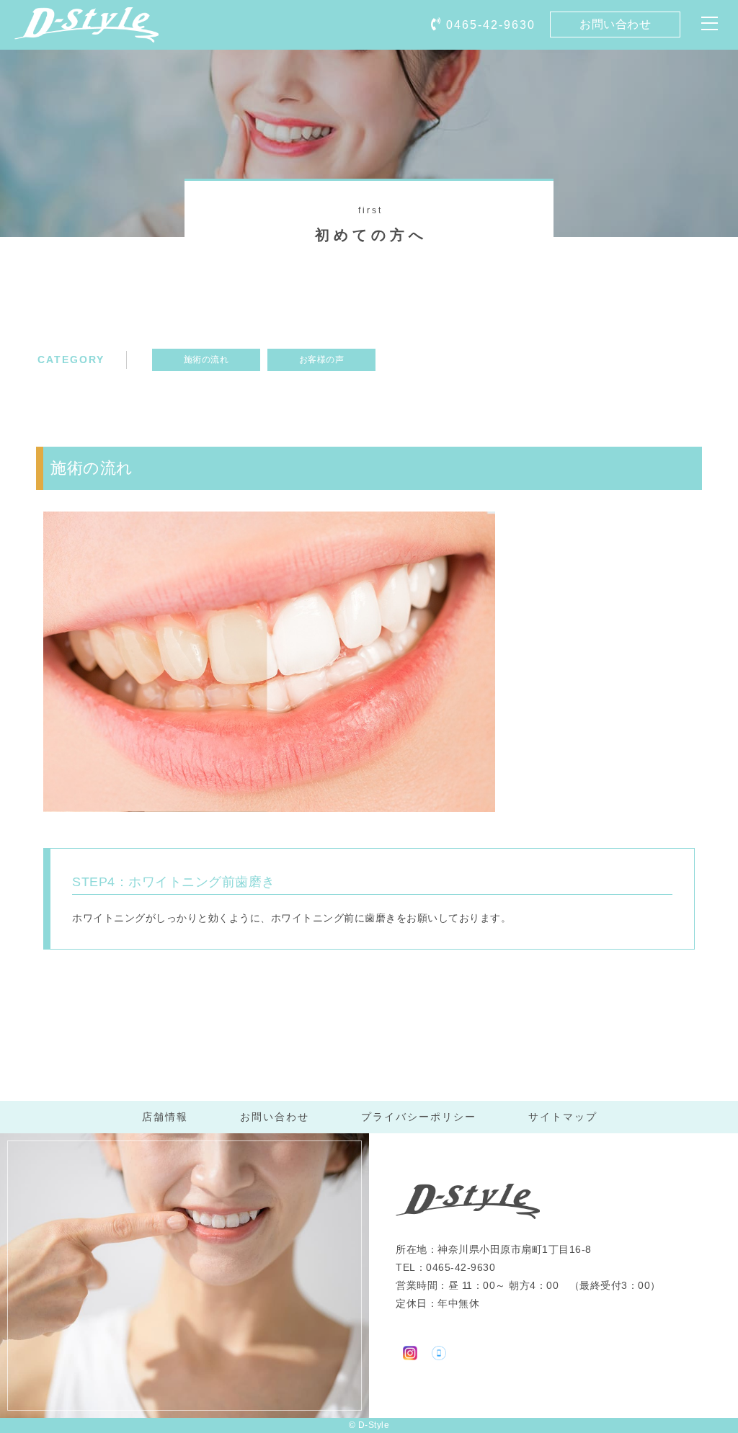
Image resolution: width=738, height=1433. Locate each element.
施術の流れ (206, 359)
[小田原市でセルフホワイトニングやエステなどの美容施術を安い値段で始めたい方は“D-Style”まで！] (86, 32)
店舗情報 (165, 1116)
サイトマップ (562, 1116)
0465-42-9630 (490, 25)
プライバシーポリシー (418, 1116)
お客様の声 (321, 359)
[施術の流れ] (269, 802)
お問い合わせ (615, 24)
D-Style (374, 1425)
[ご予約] (438, 1350)
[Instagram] (410, 1350)
